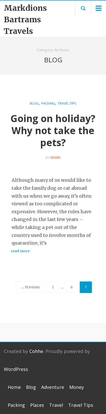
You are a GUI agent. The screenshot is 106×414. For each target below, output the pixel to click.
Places (37, 405)
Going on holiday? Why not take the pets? (53, 130)
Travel (56, 405)
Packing (48, 103)
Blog (34, 103)
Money (76, 387)
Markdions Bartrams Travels (22, 19)
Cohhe (36, 351)
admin (55, 157)
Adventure (52, 387)
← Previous (30, 287)
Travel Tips (67, 103)
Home (14, 387)
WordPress (16, 369)
